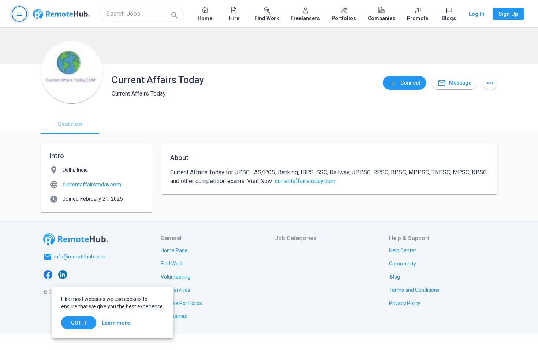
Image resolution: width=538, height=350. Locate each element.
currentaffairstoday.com (305, 181)
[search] (142, 14)
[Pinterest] (106, 274)
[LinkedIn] (62, 274)
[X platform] (77, 274)
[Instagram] (92, 274)
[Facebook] (48, 274)
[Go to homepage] (61, 14)
